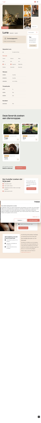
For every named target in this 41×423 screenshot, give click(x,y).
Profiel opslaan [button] (31, 32)
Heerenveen (6, 159)
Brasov (24, 139)
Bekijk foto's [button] (34, 26)
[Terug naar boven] (39, 417)
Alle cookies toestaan (33, 220)
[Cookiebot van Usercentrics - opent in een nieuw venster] (35, 202)
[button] (35, 2)
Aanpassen (20, 220)
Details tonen (35, 216)
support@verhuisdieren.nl (26, 252)
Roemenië (6, 139)
